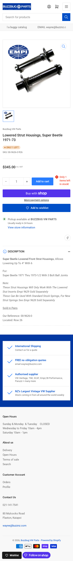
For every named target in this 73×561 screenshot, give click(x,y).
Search (7, 464)
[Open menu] (66, 6)
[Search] (66, 17)
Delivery (7, 450)
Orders (6, 482)
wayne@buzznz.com (14, 525)
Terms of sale (11, 459)
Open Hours (10, 454)
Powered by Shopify (51, 540)
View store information (21, 227)
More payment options (36, 200)
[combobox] (36, 17)
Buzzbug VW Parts (12, 129)
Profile (6, 487)
